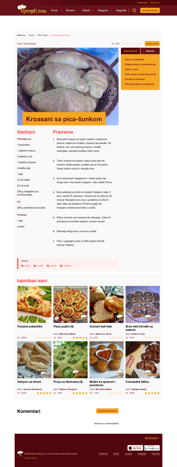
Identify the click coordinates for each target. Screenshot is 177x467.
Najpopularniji (130, 51)
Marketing (66, 454)
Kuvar (54, 10)
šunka (27, 265)
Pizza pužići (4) (70, 312)
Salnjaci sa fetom (34, 367)
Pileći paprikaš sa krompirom (139, 84)
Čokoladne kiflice (143, 367)
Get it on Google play (152, 448)
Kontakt (74, 454)
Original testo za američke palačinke (140, 64)
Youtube (128, 454)
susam (40, 265)
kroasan (67, 265)
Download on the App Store (135, 448)
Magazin (103, 10)
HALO (34, 458)
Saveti (86, 10)
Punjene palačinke (34, 312)
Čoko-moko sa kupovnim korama (140, 74)
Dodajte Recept (150, 10)
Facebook (103, 454)
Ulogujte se (155, 3)
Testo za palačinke (134, 59)
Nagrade (121, 10)
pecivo (53, 265)
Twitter (116, 454)
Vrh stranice (151, 438)
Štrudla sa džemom (135, 79)
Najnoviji (150, 51)
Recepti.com (32, 9)
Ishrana (70, 10)
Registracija (142, 3)
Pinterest (156, 454)
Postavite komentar (107, 411)
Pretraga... (134, 10)
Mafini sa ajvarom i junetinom (107, 367)
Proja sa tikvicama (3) (70, 367)
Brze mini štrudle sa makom (143, 312)
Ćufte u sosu (131, 69)
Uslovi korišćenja (53, 454)
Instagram (142, 454)
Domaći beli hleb (107, 312)
